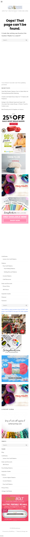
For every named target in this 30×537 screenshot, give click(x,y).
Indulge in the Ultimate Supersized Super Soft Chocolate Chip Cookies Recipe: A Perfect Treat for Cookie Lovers (15, 104)
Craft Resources (7, 279)
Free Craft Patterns (8, 266)
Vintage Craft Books (7, 491)
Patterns (4, 263)
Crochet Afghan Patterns (9, 477)
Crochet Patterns (7, 276)
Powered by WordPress (9, 531)
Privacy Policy (6, 286)
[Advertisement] (15, 65)
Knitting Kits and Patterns (10, 272)
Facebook (4, 300)
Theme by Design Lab (21, 531)
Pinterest (4, 297)
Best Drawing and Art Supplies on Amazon (13, 109)
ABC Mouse (6, 289)
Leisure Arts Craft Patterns (9, 259)
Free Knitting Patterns (9, 268)
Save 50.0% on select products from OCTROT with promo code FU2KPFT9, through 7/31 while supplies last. (15, 311)
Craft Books (5, 256)
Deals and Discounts (7, 283)
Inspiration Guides (6, 294)
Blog (3, 452)
